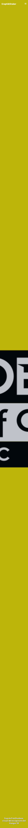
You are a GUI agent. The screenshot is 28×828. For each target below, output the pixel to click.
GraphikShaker (8, 4)
